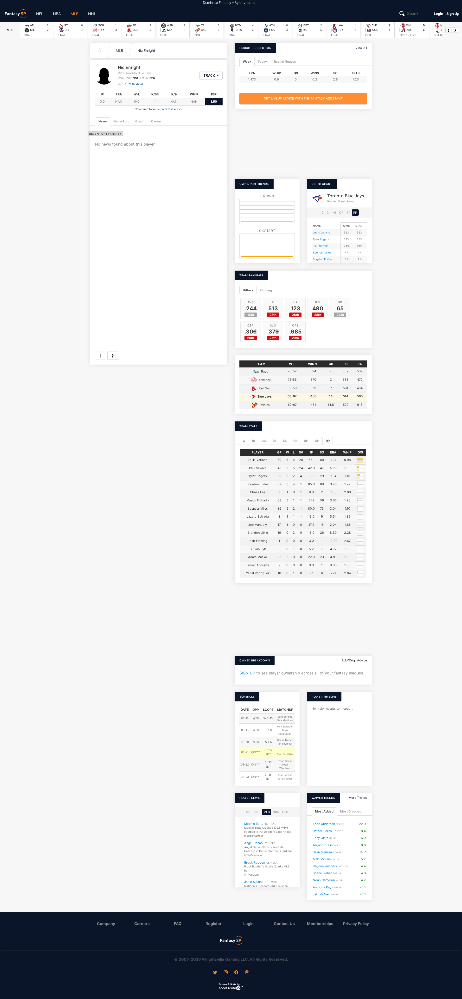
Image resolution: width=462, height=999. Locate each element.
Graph (139, 121)
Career (156, 121)
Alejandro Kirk (323, 845)
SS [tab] (285, 441)
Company (106, 923)
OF (341, 212)
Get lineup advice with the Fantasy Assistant (303, 98)
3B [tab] (274, 441)
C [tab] (244, 441)
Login (438, 14)
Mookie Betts (253, 824)
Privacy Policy (356, 923)
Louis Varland (321, 232)
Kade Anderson (324, 824)
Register (213, 923)
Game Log (120, 121)
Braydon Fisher (322, 259)
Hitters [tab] (248, 290)
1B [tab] (253, 441)
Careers (142, 923)
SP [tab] (317, 441)
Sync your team (247, 2)
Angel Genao (253, 843)
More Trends (358, 797)
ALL (248, 812)
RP (355, 212)
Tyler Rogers (321, 239)
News (102, 121)
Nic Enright (146, 50)
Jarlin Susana (253, 882)
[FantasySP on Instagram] (226, 973)
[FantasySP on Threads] (247, 973)
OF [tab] (295, 441)
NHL (92, 13)
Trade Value (135, 84)
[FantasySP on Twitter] (215, 973)
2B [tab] (264, 441)
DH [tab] (306, 441)
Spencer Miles (322, 252)
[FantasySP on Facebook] (236, 973)
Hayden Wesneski (325, 866)
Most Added (324, 811)
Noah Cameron (324, 880)
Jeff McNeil (321, 894)
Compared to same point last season (159, 109)
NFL (39, 13)
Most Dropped (350, 811)
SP (348, 212)
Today (262, 61)
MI (334, 212)
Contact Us (284, 923)
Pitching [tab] (266, 290)
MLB (74, 13)
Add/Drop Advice (354, 660)
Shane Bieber (322, 873)
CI (328, 212)
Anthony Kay (322, 887)
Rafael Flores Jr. (324, 831)
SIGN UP (247, 673)
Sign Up (452, 14)
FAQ (178, 923)
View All (361, 48)
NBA (57, 13)
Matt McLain (322, 859)
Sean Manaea (322, 852)
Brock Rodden (254, 862)
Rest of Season (285, 61)
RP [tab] (328, 441)
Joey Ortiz (320, 838)
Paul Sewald (320, 246)
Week (247, 61)
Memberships (320, 923)
